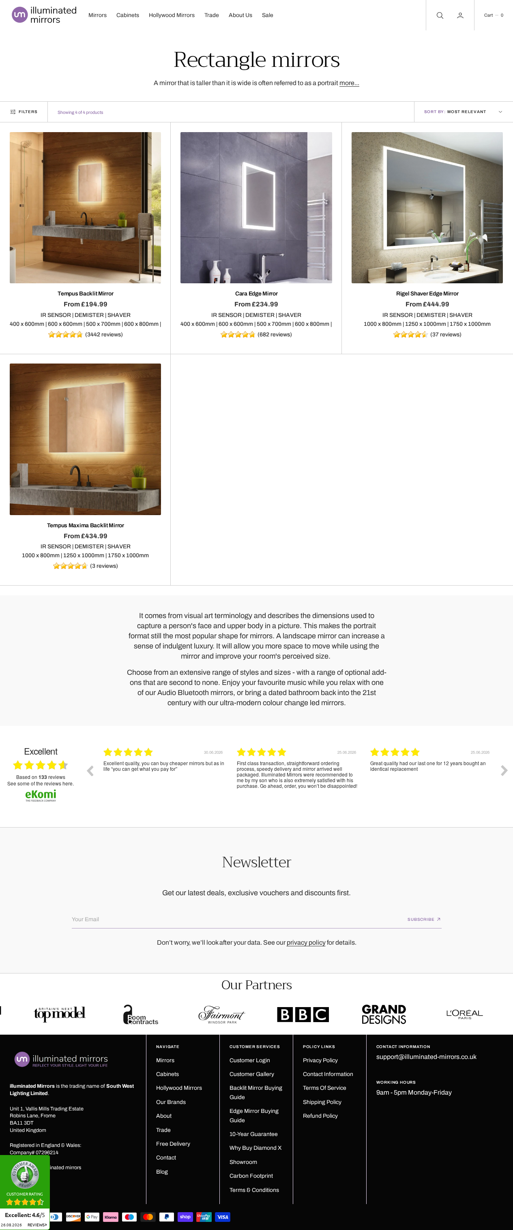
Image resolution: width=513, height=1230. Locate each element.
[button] (493, 15)
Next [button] (504, 770)
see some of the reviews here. (40, 783)
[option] (164, 776)
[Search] (439, 15)
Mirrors (97, 15)
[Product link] (85, 207)
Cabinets (127, 15)
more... (349, 82)
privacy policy (306, 942)
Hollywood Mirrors (172, 15)
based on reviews (40, 777)
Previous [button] (89, 770)
